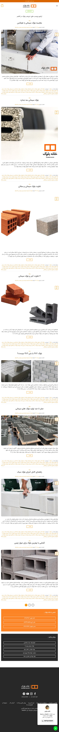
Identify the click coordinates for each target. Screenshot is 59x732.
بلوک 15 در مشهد (40, 89)
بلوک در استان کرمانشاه (32, 89)
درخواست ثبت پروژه (41, 703)
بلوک (29, 20)
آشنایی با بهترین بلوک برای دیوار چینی (29, 542)
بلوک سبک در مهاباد (50, 90)
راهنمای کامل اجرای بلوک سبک (29, 471)
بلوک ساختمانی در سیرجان (15, 89)
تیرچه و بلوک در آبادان (40, 90)
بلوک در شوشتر (24, 89)
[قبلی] (33, 605)
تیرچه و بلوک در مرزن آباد (26, 92)
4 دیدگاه (3, 465)
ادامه (29, 84)
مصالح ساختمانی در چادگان (49, 94)
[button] (57, 6)
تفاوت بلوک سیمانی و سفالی (29, 186)
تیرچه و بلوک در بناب (13, 90)
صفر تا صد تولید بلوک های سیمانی (29, 408)
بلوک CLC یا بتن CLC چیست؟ (29, 353)
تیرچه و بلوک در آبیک (31, 90)
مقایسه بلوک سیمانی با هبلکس (29, 22)
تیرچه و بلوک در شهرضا (46, 92)
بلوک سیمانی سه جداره (29, 100)
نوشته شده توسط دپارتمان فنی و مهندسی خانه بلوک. (23, 27)
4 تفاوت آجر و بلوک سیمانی (29, 276)
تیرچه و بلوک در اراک (22, 90)
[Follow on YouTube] (27, 694)
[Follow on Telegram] (24, 694)
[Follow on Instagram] (31, 694)
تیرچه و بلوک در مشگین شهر (15, 92)
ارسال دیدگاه (3, 94)
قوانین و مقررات (53, 703)
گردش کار (12, 703)
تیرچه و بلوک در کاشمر (36, 92)
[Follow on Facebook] (35, 694)
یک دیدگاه (3, 347)
